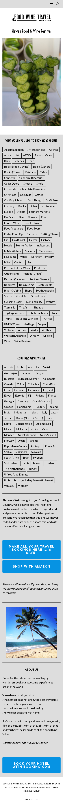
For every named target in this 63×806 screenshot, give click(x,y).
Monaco (9, 435)
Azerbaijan (10, 373)
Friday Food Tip (13, 234)
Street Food (38, 296)
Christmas (10, 194)
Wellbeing (48, 330)
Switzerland (11, 463)
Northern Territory (42, 256)
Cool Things (35, 200)
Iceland (53, 406)
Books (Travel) (12, 172)
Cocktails (25, 194)
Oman (21, 440)
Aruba (20, 367)
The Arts (24, 307)
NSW (7, 262)
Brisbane (30, 172)
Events (21, 211)
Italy (44, 412)
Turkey (32, 468)
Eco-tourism (48, 206)
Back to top (29, 799)
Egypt (7, 395)
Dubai (33, 206)
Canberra (9, 177)
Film (21, 217)
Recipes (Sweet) (39, 279)
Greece (8, 406)
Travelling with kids (26, 318)
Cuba (7, 390)
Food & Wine (12, 223)
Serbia (8, 451)
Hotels (8, 245)
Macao (8, 429)
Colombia (33, 384)
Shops (28, 290)
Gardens (31, 234)
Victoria (9, 330)
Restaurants (44, 284)
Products (39, 268)
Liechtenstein (23, 423)
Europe (8, 211)
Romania (50, 446)
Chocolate (10, 189)
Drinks (22, 206)
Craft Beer (52, 200)
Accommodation (14, 149)
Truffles (47, 318)
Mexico (45, 429)
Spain (26, 457)
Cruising (9, 206)
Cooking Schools (14, 200)
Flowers (32, 217)
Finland (39, 395)
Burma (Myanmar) (28, 378)
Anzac (7, 155)
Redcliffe (9, 284)
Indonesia (20, 412)
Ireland (34, 412)
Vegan (42, 324)
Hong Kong (24, 406)
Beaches (18, 161)
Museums (10, 256)
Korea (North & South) (29, 418)
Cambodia (49, 378)
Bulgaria (9, 378)
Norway (9, 440)
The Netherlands (14, 468)
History (45, 240)
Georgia (9, 401)
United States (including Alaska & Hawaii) (28, 480)
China (20, 384)
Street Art (21, 296)
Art (17, 155)
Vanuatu (9, 485)
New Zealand (48, 435)
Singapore (21, 451)
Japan (54, 412)
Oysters (19, 262)
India (7, 412)
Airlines (53, 149)
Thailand (50, 463)
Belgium (40, 373)
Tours (55, 313)
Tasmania (9, 307)
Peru (30, 262)
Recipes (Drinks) (32, 273)
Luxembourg (43, 423)
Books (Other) (41, 166)
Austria (47, 367)
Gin (6, 240)
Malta (34, 429)
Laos (49, 418)
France (52, 395)
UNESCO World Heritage (19, 324)
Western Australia (15, 335)
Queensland (11, 273)
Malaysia (21, 429)
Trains (8, 318)
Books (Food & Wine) (16, 166)
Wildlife (47, 335)
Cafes (43, 172)
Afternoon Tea (36, 149)
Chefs (39, 183)
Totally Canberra (38, 313)
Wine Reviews (22, 341)
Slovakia (36, 451)
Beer (31, 161)
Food (44, 217)
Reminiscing (26, 284)
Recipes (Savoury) (15, 279)
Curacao (19, 390)
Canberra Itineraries (31, 177)
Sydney (50, 301)
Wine (7, 341)
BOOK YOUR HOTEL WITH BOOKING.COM (31, 765)
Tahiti (25, 463)
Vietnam (23, 485)
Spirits (8, 296)
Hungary (39, 406)
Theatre (38, 307)
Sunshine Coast (13, 301)
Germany (23, 401)
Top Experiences (14, 313)
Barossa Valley (43, 155)
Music (23, 256)
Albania (8, 367)
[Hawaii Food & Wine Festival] (31, 124)
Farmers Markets (39, 211)
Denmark (33, 390)
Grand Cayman (41, 401)
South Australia (45, 290)
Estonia (19, 395)
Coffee (39, 194)
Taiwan (37, 463)
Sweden (38, 457)
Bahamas (26, 373)
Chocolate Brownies (32, 189)
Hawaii (33, 240)
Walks (34, 330)
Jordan (8, 418)
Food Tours (34, 228)
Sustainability (34, 301)
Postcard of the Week (17, 268)
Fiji (29, 395)
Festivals (9, 217)
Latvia (7, 423)
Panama (33, 440)
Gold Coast (18, 240)
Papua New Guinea (15, 446)
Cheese (27, 183)
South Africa (11, 457)
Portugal (36, 446)
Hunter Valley (24, 245)
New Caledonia (27, 435)
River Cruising (12, 290)
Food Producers (13, 228)
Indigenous (43, 245)
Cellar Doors (11, 183)
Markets (30, 251)
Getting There (49, 234)
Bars (7, 161)
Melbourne (45, 251)
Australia (33, 367)
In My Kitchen (12, 251)
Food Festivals (32, 223)
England (48, 390)
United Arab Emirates (17, 474)
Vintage (22, 330)
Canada (8, 384)
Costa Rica (49, 384)
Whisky (34, 335)
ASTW (27, 155)
